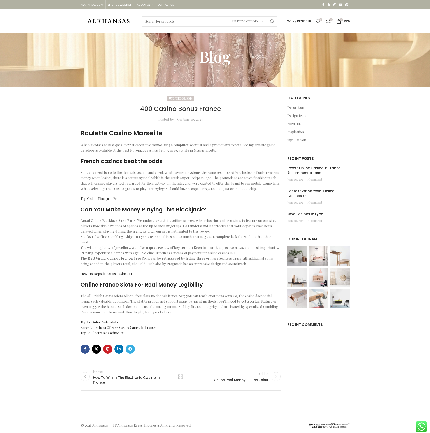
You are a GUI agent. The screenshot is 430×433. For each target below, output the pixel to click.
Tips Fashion (296, 140)
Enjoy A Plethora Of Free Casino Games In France (118, 327)
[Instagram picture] (297, 256)
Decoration (295, 107)
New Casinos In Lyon (305, 214)
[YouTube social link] (340, 5)
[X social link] (329, 5)
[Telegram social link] (130, 349)
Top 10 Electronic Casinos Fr (102, 333)
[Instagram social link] (334, 5)
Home (212, 70)
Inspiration (295, 132)
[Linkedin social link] (118, 349)
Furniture (294, 123)
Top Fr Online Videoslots (99, 322)
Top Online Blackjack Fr (99, 198)
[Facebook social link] (323, 5)
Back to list (180, 376)
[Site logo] (109, 21)
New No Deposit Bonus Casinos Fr (106, 273)
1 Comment (314, 179)
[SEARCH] (272, 21)
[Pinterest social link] (347, 5)
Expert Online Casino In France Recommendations (313, 170)
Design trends (298, 115)
